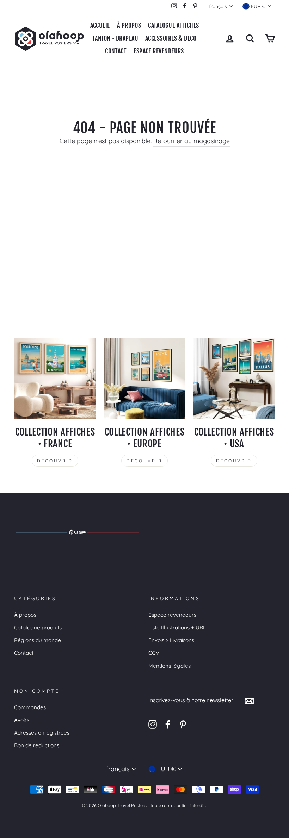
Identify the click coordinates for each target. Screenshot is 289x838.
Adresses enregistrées (41, 732)
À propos (25, 614)
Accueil (100, 25)
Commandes (30, 707)
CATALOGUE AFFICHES (173, 25)
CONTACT (116, 51)
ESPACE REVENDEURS (159, 51)
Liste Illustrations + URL (177, 627)
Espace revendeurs (172, 614)
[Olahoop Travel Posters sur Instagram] (152, 724)
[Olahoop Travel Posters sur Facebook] (168, 724)
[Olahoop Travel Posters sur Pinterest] (183, 724)
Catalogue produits (38, 627)
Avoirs (21, 720)
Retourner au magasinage (191, 141)
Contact (23, 652)
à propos (129, 25)
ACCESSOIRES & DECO (170, 38)
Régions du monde (37, 640)
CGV (153, 652)
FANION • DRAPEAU (115, 38)
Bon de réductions (36, 745)
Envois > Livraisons (171, 640)
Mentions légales (169, 665)
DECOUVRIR (55, 460)
